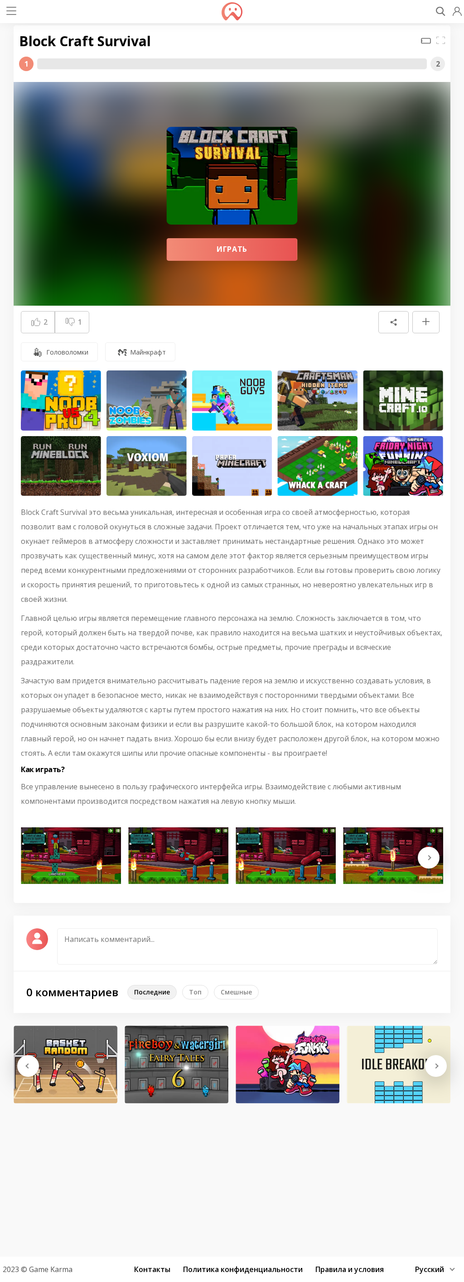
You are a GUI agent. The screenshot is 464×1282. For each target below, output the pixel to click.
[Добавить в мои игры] (426, 322)
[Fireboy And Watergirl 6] (176, 1065)
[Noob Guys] (232, 400)
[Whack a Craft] (317, 466)
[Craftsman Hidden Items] (317, 400)
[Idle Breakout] (398, 1065)
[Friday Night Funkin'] (287, 1065)
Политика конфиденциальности (243, 1269)
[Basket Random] (65, 1065)
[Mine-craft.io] (403, 400)
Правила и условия (349, 1269)
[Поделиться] (393, 322)
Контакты (152, 1269)
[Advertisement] (232, 1177)
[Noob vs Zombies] (146, 400)
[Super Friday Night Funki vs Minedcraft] (403, 466)
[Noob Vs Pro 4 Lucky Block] (61, 400)
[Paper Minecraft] (232, 466)
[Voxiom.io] (146, 466)
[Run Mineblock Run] (61, 466)
